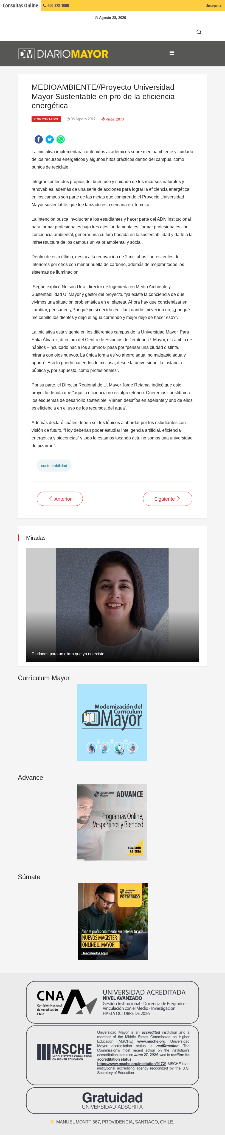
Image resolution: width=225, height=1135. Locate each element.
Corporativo (46, 119)
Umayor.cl (214, 5)
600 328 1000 (57, 5)
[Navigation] (172, 52)
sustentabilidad (54, 465)
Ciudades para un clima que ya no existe (68, 653)
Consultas (20, 5)
